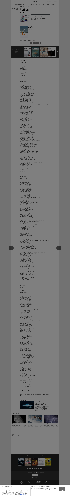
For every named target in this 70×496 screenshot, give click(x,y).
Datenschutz (21, 494)
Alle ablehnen (62, 490)
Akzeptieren (62, 487)
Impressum (24, 494)
